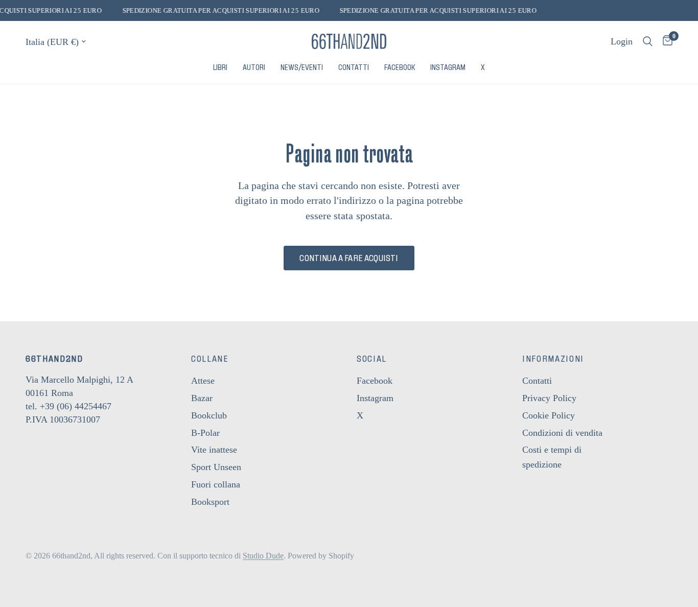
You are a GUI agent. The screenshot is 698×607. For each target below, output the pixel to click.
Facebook (399, 67)
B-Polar (205, 433)
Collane (210, 359)
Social (372, 359)
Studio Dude (263, 555)
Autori (254, 67)
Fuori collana (215, 484)
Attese (203, 381)
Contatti (353, 67)
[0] (665, 41)
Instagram (448, 67)
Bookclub (209, 415)
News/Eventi (302, 67)
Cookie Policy (548, 415)
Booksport (210, 502)
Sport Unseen (216, 467)
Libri (220, 67)
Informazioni (553, 359)
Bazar (202, 398)
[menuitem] (220, 68)
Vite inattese (214, 450)
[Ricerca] (648, 41)
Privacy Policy (549, 398)
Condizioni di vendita (562, 433)
